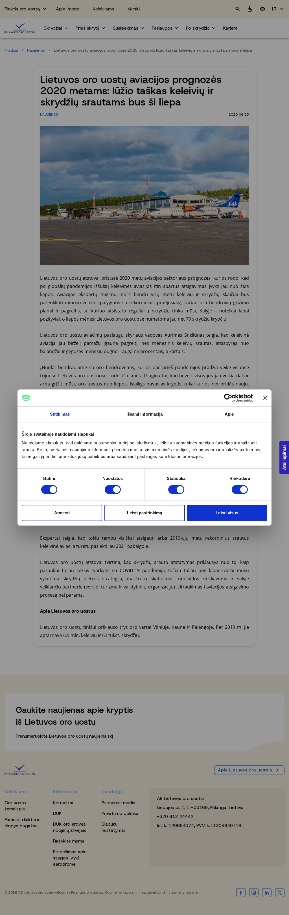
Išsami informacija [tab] (144, 414)
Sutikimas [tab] (60, 414)
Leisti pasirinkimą (144, 512)
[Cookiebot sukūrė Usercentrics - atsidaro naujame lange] (228, 398)
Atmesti (62, 512)
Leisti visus (227, 512)
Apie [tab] (229, 414)
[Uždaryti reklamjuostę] (265, 398)
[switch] (113, 489)
